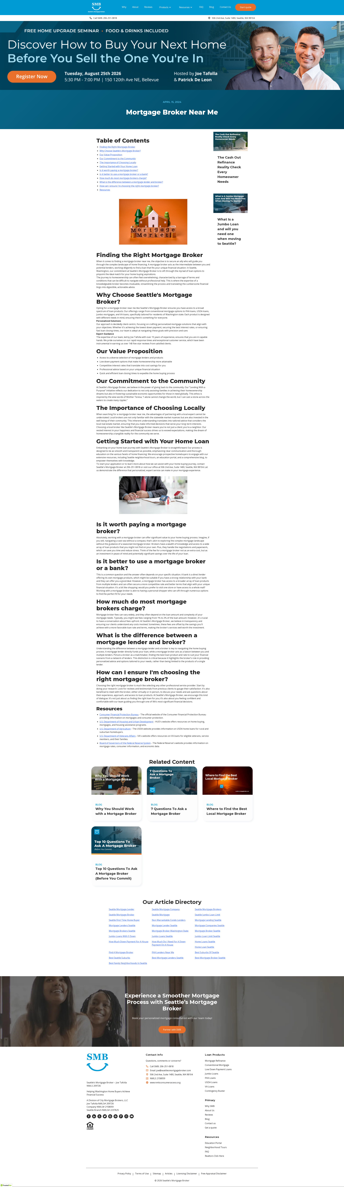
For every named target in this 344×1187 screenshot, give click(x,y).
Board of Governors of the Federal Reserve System (125, 743)
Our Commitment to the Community (118, 158)
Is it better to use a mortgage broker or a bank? (124, 174)
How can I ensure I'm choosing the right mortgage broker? (129, 185)
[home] (96, 7)
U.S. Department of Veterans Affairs (118, 735)
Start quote (245, 7)
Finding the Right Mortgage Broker (117, 146)
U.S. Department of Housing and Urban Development (126, 721)
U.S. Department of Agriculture (115, 728)
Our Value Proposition (111, 154)
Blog (211, 7)
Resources (184, 7)
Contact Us (225, 7)
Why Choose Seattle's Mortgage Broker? (120, 150)
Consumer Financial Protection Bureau (119, 714)
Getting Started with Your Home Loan (118, 166)
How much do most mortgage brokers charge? (123, 178)
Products (163, 7)
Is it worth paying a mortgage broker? (119, 170)
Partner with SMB (172, 1029)
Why (124, 7)
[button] (165, 7)
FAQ (201, 7)
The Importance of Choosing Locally (118, 162)
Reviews (148, 7)
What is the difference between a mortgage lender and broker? (131, 182)
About (135, 7)
